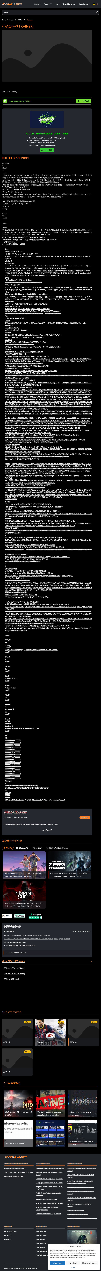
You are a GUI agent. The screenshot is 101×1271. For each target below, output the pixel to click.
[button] (97, 1246)
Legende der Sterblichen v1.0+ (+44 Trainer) (50, 1168)
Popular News (40, 1247)
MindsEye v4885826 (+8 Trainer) (46, 1199)
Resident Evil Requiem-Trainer (13, 1176)
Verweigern (73, 1263)
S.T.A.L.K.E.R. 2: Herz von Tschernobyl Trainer (18, 1172)
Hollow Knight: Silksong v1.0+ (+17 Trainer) (49, 1179)
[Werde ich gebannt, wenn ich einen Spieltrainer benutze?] (50, 1103)
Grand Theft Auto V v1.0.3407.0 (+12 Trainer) (82, 1218)
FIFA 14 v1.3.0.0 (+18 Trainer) (14, 973)
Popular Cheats (41, 1243)
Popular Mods (40, 1239)
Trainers (30, 20)
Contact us (7, 1235)
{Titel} (73, 1267)
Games (11, 20)
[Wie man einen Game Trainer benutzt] (82, 1133)
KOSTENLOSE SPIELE (58, 848)
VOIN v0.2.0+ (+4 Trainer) (75, 1210)
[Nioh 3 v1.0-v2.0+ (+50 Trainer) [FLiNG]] (18, 1103)
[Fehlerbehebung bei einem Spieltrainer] (82, 1103)
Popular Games (41, 1231)
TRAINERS (23, 848)
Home (4, 20)
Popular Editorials (41, 1251)
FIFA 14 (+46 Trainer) (11, 979)
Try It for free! (83, 101)
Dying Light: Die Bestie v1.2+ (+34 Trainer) (49, 1183)
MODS (39, 848)
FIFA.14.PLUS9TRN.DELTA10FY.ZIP (16, 952)
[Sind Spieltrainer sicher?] (18, 1133)
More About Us (47, 830)
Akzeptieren (57, 1263)
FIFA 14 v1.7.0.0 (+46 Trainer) (14, 968)
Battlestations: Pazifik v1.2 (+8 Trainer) (48, 1214)
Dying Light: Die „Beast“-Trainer (14, 1168)
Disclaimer (7, 1239)
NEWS (9, 848)
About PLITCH (47, 150)
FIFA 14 (20, 20)
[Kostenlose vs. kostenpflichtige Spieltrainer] (50, 1133)
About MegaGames (10, 1231)
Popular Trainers (41, 1235)
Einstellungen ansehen (89, 1263)
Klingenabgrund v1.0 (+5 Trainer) (77, 1214)
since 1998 (84, 817)
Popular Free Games (42, 1255)
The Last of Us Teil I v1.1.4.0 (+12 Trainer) (80, 1187)
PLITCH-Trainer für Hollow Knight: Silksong (49, 1203)
